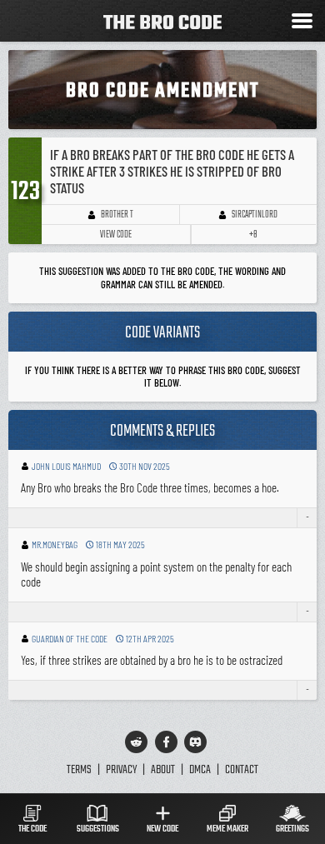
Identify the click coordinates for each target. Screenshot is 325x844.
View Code (116, 234)
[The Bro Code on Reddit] (136, 742)
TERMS (79, 770)
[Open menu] (302, 22)
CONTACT (241, 770)
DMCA (200, 770)
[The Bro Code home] (162, 22)
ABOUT (163, 770)
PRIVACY (121, 770)
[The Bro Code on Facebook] (166, 742)
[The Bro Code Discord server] (195, 742)
